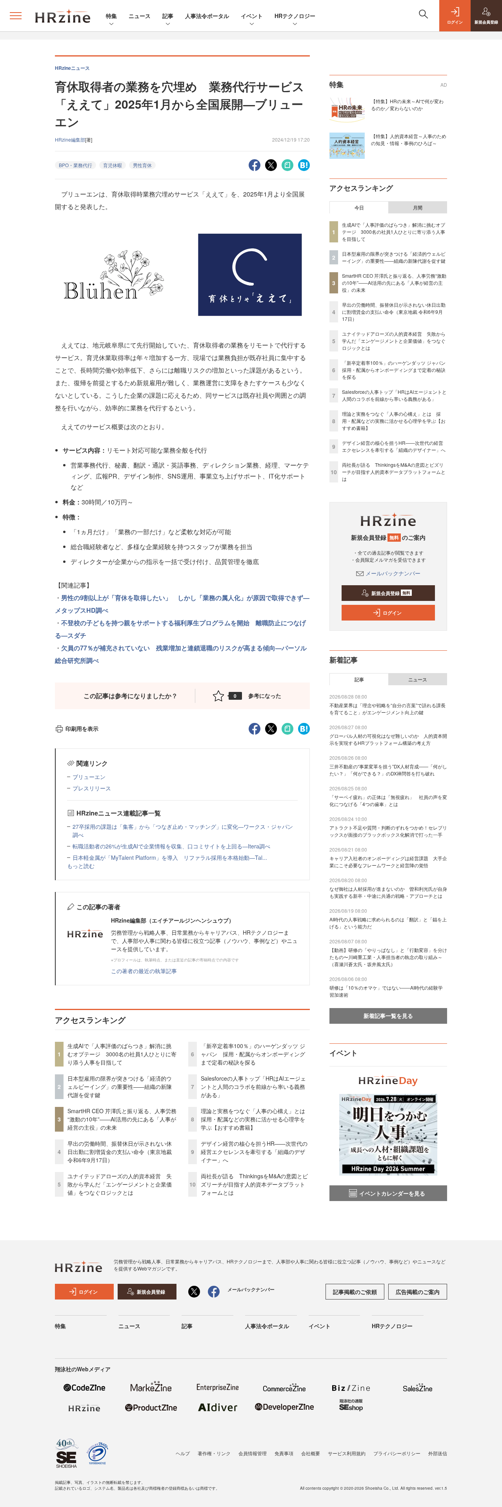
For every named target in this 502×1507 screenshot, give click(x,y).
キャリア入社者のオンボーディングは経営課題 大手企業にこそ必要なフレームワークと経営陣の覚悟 (388, 861)
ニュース (140, 16)
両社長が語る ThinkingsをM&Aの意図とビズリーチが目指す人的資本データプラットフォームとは (254, 1184)
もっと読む (81, 866)
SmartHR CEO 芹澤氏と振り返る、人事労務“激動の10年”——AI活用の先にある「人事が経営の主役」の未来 (121, 1119)
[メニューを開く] (15, 15)
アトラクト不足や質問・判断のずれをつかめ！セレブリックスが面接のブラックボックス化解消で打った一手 (388, 831)
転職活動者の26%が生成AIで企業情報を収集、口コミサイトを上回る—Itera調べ (171, 846)
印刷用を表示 (81, 728)
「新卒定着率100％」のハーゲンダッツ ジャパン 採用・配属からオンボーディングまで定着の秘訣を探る (253, 1054)
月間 (417, 207)
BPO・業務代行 (75, 165)
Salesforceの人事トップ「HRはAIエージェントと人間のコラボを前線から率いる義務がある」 (253, 1086)
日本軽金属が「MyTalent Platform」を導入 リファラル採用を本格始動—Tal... (170, 857)
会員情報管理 (252, 1453)
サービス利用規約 (347, 1453)
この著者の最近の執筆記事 (144, 971)
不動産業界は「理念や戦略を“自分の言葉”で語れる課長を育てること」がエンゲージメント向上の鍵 (387, 708)
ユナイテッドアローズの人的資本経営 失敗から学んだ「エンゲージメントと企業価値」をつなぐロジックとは (119, 1184)
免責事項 (284, 1453)
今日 (359, 207)
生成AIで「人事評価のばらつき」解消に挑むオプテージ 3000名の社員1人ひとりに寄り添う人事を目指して (121, 1054)
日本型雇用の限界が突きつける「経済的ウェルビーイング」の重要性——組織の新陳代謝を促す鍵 (119, 1086)
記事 (167, 16)
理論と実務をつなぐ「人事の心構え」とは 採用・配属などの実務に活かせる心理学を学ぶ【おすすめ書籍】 (256, 1119)
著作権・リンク (214, 1453)
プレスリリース (92, 788)
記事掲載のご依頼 (355, 1292)
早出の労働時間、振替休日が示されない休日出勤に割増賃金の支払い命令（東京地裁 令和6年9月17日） (119, 1151)
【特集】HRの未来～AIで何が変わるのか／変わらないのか (407, 104)
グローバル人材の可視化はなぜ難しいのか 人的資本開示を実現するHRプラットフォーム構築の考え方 (388, 739)
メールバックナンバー (393, 573)
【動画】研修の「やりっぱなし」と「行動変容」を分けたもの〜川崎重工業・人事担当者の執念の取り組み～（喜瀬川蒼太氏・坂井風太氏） (388, 956)
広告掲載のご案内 (418, 1292)
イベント (252, 16)
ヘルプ (183, 1453)
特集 (111, 16)
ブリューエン (89, 777)
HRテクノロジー (295, 16)
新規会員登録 (390, 593)
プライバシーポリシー (396, 1453)
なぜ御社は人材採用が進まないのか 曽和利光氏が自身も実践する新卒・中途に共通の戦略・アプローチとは (388, 892)
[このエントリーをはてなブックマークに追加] (304, 164)
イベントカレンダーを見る (392, 1193)
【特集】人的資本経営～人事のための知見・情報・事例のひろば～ (408, 139)
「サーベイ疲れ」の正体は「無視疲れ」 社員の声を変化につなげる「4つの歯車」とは (388, 800)
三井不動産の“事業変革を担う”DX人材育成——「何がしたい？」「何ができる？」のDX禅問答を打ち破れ (388, 770)
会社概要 (310, 1453)
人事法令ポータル (207, 16)
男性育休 (142, 165)
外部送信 (437, 1453)
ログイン (392, 612)
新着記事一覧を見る (388, 1015)
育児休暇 (112, 165)
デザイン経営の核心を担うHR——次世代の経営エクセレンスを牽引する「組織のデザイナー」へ (254, 1151)
